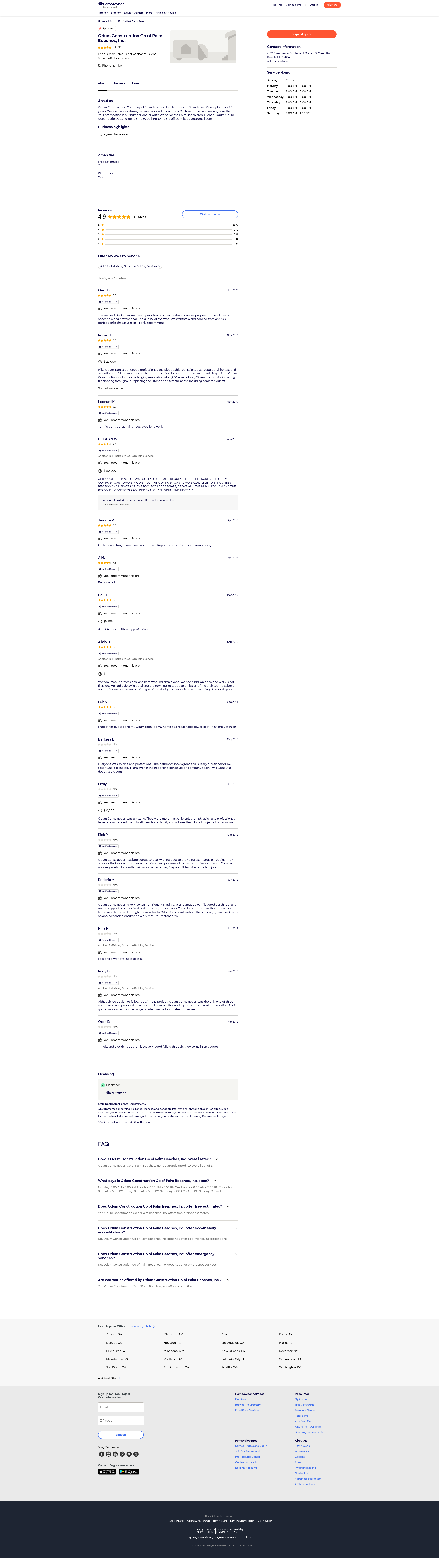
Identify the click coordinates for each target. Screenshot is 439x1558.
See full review (108, 388)
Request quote (302, 34)
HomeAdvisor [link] (106, 21)
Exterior (116, 12)
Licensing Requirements (309, 1432)
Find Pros (240, 1399)
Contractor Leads (246, 1462)
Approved (108, 28)
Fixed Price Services (247, 1410)
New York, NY (288, 1351)
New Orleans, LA (233, 1351)
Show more (114, 1092)
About (102, 83)
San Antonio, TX (290, 1359)
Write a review (210, 214)
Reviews (119, 83)
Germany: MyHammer (198, 1521)
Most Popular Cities (111, 1326)
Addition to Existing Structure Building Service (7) (130, 266)
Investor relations (305, 1467)
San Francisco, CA (176, 1367)
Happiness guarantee (308, 1478)
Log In (314, 5)
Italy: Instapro (220, 1521)
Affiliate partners (305, 1484)
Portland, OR (173, 1359)
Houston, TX (172, 1343)
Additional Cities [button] (107, 1378)
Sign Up (332, 5)
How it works (302, 1445)
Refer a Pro (301, 1415)
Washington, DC (290, 1367)
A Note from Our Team (308, 1426)
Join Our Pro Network (248, 1451)
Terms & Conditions (240, 1537)
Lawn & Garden (133, 12)
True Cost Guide (304, 1404)
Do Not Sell (222, 1530)
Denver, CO (114, 1343)
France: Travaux (175, 1521)
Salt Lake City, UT (234, 1359)
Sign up (121, 1435)
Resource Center (305, 1410)
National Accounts (246, 1467)
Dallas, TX (285, 1334)
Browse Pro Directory (248, 1404)
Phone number (112, 65)
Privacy (199, 1530)
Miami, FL (285, 1343)
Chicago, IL (229, 1334)
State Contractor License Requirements (122, 1104)
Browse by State (140, 1326)
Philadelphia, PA (117, 1359)
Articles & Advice (166, 12)
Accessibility (236, 1531)
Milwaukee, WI (116, 1351)
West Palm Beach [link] (135, 21)
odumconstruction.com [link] (283, 61)
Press (298, 1462)
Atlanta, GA (114, 1334)
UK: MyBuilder (265, 1521)
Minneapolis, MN (175, 1351)
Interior (103, 12)
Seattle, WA (230, 1367)
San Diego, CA (116, 1367)
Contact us (301, 1473)
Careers (300, 1456)
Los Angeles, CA (233, 1343)
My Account (302, 1399)
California (210, 1530)
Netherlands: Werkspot (242, 1521)
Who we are (302, 1451)
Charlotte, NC (173, 1334)
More (149, 12)
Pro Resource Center (247, 1456)
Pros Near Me (303, 1421)
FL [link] (119, 21)
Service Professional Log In (251, 1445)
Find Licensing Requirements (202, 1116)
